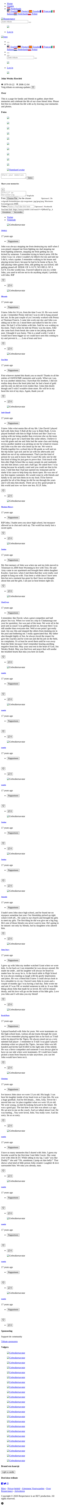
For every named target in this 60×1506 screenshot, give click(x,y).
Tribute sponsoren (9, 1341)
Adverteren (19, 1491)
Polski (34, 14)
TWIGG (4, 230)
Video (4, 206)
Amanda (4, 897)
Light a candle (8, 1472)
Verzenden (18, 212)
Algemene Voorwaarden (33, 1488)
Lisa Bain (4, 359)
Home (10, 3)
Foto (3, 198)
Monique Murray (7, 507)
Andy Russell (5, 412)
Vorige (10, 217)
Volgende (11, 220)
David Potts (5, 1015)
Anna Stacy (5, 949)
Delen (30, 178)
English (14, 11)
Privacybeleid (14, 1488)
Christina (4, 1078)
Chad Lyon (5, 602)
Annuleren (6, 212)
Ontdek (10, 6)
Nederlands (15, 8)
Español (36, 11)
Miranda (4, 296)
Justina (3, 549)
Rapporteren (13, 241)
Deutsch (25, 11)
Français (47, 11)
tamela (3, 673)
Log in (10, 32)
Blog (3, 1488)
